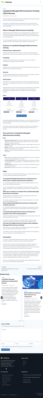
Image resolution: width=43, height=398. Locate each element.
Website (31, 343)
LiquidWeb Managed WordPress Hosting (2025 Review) (9, 269)
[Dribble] (1, 369)
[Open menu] (41, 2)
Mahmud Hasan (5, 285)
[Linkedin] (6, 368)
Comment (4, 329)
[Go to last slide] (2, 297)
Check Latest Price (21, 115)
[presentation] (33, 282)
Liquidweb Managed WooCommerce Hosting (12, 24)
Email (17, 343)
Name (3, 343)
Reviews (4, 8)
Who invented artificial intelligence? (34, 268)
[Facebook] (2, 369)
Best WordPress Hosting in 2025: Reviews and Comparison (32, 294)
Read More (27, 316)
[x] (4, 369)
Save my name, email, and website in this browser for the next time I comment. (17, 346)
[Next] (41, 297)
